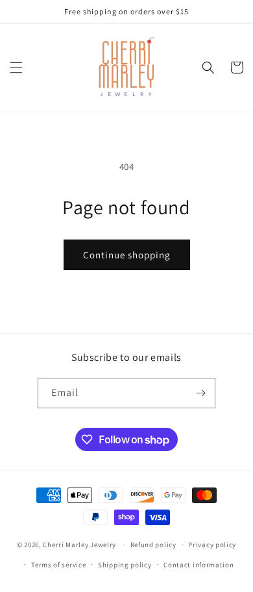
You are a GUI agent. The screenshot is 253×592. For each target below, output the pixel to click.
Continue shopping (127, 255)
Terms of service (58, 564)
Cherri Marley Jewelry (79, 544)
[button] (16, 67)
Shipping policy (125, 564)
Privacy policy (212, 544)
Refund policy (153, 544)
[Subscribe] (200, 393)
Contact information (198, 564)
